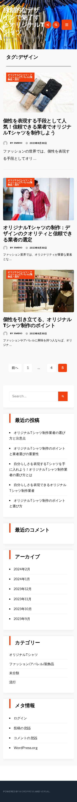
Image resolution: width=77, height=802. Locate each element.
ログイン (20, 718)
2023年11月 (22, 599)
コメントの (25, 738)
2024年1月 (22, 579)
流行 (17, 79)
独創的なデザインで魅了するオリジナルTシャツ (23, 20)
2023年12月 (23, 589)
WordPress (27, 791)
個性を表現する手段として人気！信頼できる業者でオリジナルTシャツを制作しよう (37, 126)
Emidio (18, 142)
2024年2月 (22, 569)
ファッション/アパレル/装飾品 (20, 77)
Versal (45, 791)
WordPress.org (26, 748)
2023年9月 (22, 619)
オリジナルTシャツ (18, 74)
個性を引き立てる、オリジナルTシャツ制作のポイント (37, 322)
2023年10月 (23, 609)
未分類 (14, 673)
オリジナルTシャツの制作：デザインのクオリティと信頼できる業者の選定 (37, 233)
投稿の (22, 728)
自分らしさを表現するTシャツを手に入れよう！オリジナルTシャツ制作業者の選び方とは (38, 469)
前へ (15, 368)
